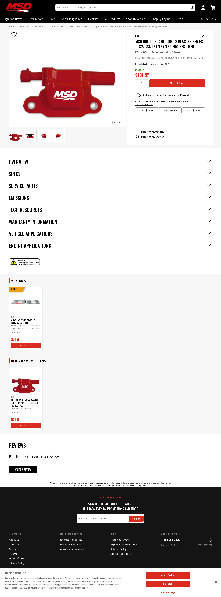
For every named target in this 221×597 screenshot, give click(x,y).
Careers (13, 549)
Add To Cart (177, 83)
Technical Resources (71, 539)
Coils (52, 19)
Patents (13, 553)
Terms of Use (16, 558)
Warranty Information (72, 549)
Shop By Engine (161, 19)
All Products (112, 19)
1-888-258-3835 (170, 540)
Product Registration (71, 544)
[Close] (215, 582)
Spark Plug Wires (71, 19)
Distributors (35, 19)
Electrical (93, 19)
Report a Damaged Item (123, 544)
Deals (180, 19)
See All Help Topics (121, 553)
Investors (14, 544)
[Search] (190, 7)
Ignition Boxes (13, 19)
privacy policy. (81, 587)
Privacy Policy (16, 563)
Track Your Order (120, 539)
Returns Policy (118, 549)
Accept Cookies (168, 575)
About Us (14, 539)
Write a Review (23, 469)
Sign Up (136, 518)
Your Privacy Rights (168, 592)
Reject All (168, 583)
